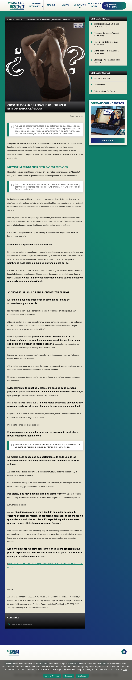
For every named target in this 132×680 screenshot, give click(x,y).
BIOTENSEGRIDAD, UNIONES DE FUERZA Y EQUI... (106, 25)
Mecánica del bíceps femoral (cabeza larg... (106, 34)
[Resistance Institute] (16, 5)
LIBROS (65, 5)
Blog (18, 19)
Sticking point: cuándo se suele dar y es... (107, 61)
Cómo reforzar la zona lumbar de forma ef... (106, 52)
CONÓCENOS (80, 5)
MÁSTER (51, 5)
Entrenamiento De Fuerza (21, 624)
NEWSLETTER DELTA (94, 4)
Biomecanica (99, 85)
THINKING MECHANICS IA (36, 4)
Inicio (9, 19)
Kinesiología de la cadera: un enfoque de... (106, 43)
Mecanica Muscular (102, 78)
